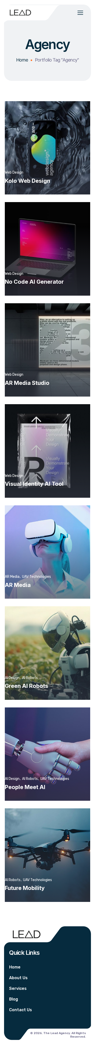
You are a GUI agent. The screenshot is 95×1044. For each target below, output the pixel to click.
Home (22, 60)
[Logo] (20, 12)
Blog (13, 999)
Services (18, 988)
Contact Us (20, 1009)
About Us (18, 977)
